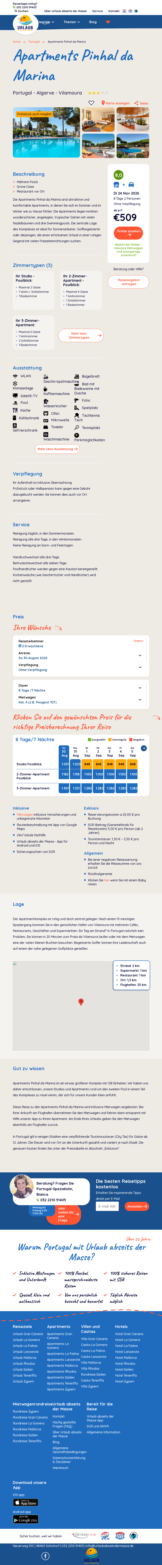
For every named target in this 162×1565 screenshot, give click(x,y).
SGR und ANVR (98, 1426)
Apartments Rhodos (61, 1371)
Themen (70, 22)
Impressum (60, 1468)
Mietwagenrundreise (33, 1404)
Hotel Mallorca (126, 1358)
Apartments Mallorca (62, 1365)
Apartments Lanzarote (63, 1360)
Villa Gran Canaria (94, 1339)
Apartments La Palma (63, 1354)
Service (97, 11)
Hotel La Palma (126, 1346)
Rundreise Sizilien (93, 1374)
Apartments (58, 1326)
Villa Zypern (90, 1386)
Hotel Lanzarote (127, 1352)
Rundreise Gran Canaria (30, 1417)
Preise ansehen (129, 231)
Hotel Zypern (124, 1381)
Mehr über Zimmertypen (79, 335)
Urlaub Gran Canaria (28, 1334)
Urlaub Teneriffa (24, 1375)
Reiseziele (42, 22)
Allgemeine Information (103, 1432)
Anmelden (134, 1206)
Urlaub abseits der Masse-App (100, 1418)
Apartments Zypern (61, 1389)
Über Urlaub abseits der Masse (65, 11)
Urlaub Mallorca (24, 1358)
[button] (81, 1002)
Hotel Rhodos (125, 1364)
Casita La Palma (93, 1351)
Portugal (34, 41)
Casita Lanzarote (93, 1357)
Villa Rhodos (90, 1368)
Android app (22, 1512)
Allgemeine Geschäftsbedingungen (70, 1450)
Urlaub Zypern (23, 1381)
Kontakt (114, 11)
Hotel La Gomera (127, 1340)
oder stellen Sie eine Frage (66, 1214)
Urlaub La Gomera (26, 1340)
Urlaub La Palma (25, 1346)
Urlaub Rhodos (24, 1364)
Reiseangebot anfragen (129, 282)
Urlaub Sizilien (23, 1369)
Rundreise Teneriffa (27, 1441)
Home (17, 41)
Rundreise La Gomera (28, 1423)
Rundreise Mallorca (27, 1429)
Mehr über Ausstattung (55, 449)
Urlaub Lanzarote (26, 1352)
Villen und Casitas (90, 1329)
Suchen (19, 22)
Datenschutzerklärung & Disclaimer (69, 1460)
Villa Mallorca (91, 1363)
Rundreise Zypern (26, 1411)
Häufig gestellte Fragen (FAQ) (64, 1424)
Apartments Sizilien (60, 1377)
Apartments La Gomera (58, 1346)
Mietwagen (25, 815)
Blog (93, 22)
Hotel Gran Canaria (129, 1334)
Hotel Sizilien (124, 1369)
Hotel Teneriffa (126, 1375)
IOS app (18, 1495)
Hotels (121, 1326)
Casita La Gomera (94, 1345)
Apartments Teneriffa (62, 1383)
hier (106, 880)
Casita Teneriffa (92, 1380)
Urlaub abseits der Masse (66, 1406)
